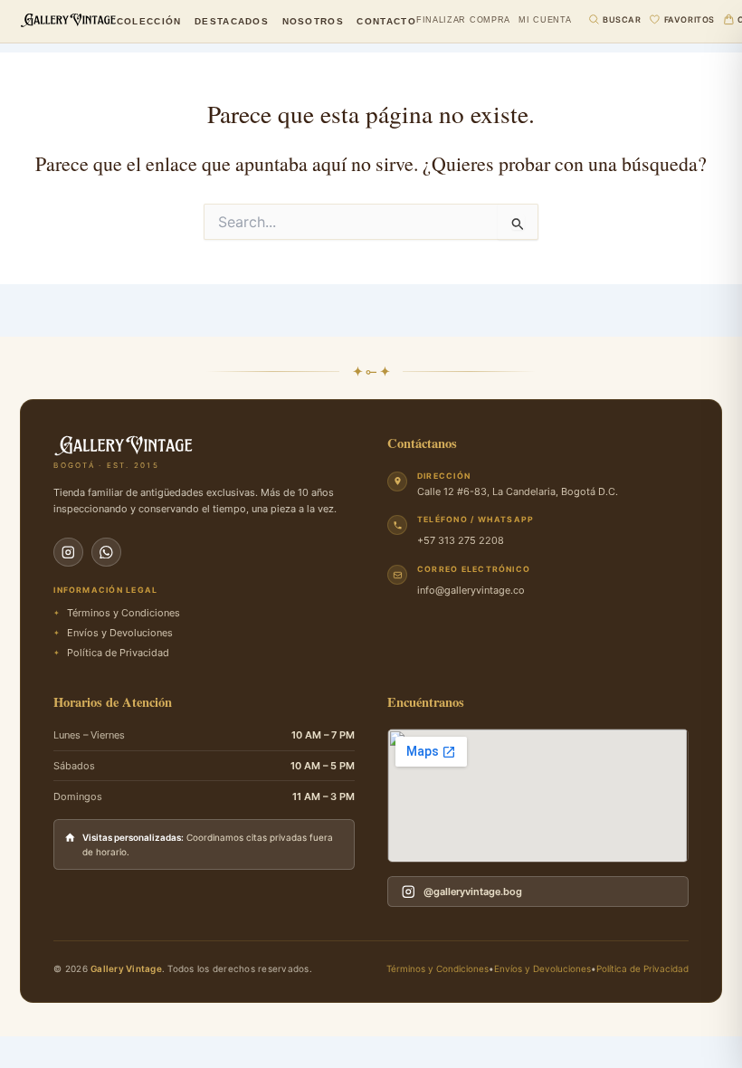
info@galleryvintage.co (471, 590)
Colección (149, 21)
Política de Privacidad (642, 968)
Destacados (232, 21)
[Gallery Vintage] (68, 20)
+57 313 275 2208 (460, 540)
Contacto (386, 21)
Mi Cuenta (544, 20)
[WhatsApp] (106, 552)
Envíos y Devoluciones (542, 968)
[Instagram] (68, 552)
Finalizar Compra (463, 20)
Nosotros (313, 21)
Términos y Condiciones (437, 968)
